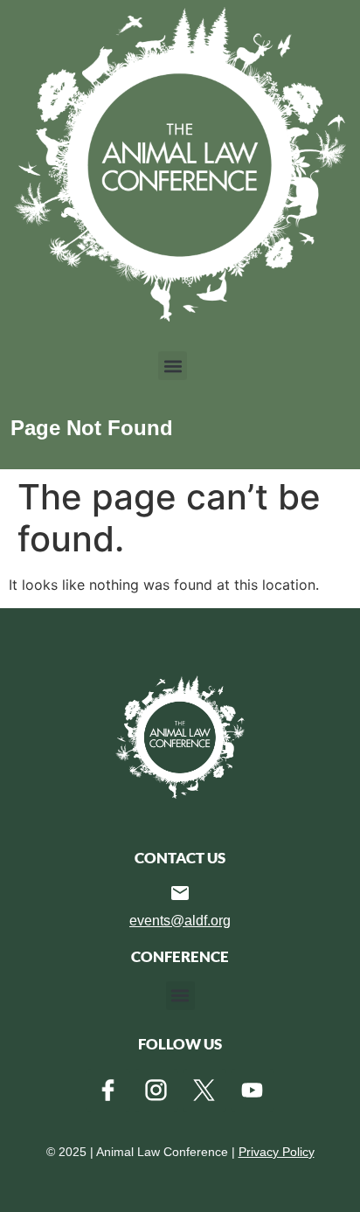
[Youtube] (252, 1090)
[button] (172, 365)
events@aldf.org (180, 920)
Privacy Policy (277, 1152)
